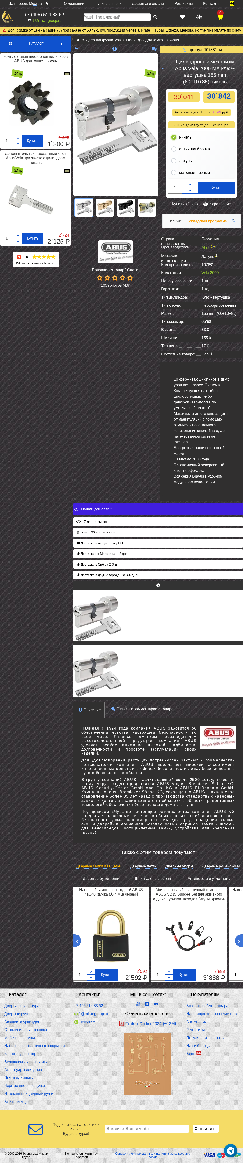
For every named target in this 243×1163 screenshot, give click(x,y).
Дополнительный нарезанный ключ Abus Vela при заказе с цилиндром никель (35, 158)
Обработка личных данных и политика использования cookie (153, 1155)
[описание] (115, 48)
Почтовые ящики (19, 1078)
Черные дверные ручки (24, 1086)
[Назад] (76, 49)
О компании (196, 1022)
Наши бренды (198, 1046)
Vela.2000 (210, 273)
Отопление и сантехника (25, 1030)
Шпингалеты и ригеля (153, 879)
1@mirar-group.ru (46, 21)
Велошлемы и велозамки (26, 1062)
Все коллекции (17, 1102)
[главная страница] (77, 40)
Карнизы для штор (20, 1054)
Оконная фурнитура (21, 1022)
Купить (32, 141)
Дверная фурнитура (21, 1006)
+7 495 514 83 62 (88, 1006)
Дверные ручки (17, 1014)
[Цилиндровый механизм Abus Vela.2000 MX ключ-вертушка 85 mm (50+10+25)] (158, 671)
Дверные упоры (179, 866)
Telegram (87, 1022)
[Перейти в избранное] (182, 17)
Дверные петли (143, 866)
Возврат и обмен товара (207, 1006)
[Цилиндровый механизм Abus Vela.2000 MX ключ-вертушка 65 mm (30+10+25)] (158, 615)
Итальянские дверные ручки (28, 1094)
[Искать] (155, 17)
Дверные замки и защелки (98, 866)
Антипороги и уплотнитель (210, 879)
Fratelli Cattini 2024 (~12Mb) (152, 1023)
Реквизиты (195, 1030)
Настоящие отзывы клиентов (211, 1014)
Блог (190, 1054)
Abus (205, 248)
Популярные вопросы (205, 1038)
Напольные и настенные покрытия (34, 1046)
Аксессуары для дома (23, 1070)
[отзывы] (154, 48)
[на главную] (7, 17)
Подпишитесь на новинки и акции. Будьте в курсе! (75, 1129)
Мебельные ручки (19, 1038)
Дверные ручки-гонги (101, 879)
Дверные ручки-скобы (221, 866)
